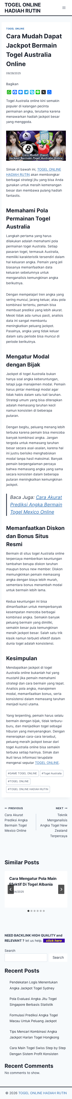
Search (10, 951)
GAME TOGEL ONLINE (22, 773)
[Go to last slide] (11, 889)
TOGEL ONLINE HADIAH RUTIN (28, 789)
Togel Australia (52, 773)
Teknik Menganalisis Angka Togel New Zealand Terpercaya (53, 822)
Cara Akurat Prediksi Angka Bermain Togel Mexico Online (36, 504)
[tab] (28, 911)
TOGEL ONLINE (15, 28)
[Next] (61, 889)
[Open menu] (63, 8)
